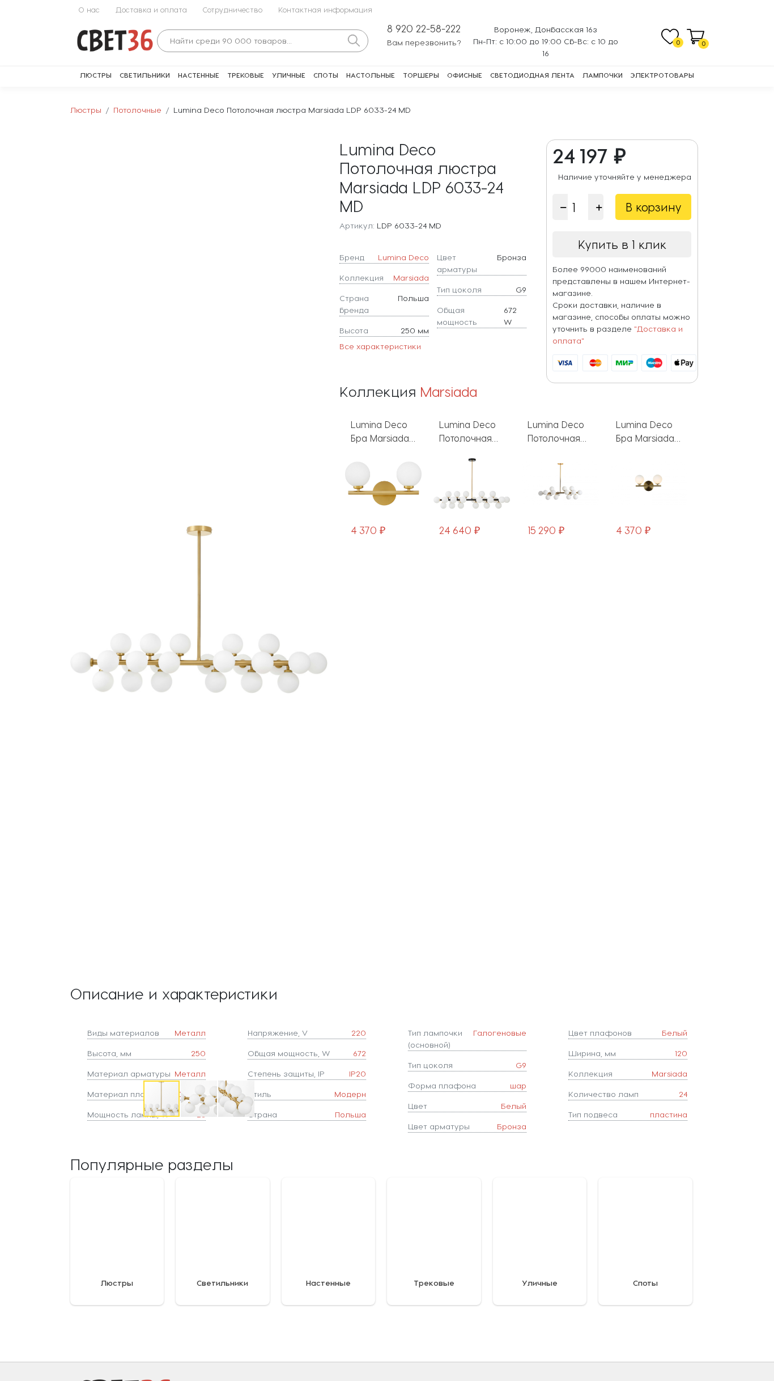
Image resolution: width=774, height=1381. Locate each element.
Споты (325, 75)
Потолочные (137, 110)
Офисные (464, 75)
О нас (89, 9)
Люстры (96, 75)
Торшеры (421, 75)
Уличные (288, 75)
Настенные (198, 75)
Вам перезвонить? (424, 42)
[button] (317, 609)
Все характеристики (380, 346)
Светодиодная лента (532, 75)
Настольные (370, 75)
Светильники (145, 75)
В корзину (654, 207)
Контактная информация (325, 9)
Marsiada (411, 277)
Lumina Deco (403, 257)
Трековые (245, 75)
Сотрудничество (232, 9)
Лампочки (602, 75)
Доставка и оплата (151, 9)
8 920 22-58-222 (424, 28)
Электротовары (662, 75)
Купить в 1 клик (622, 244)
